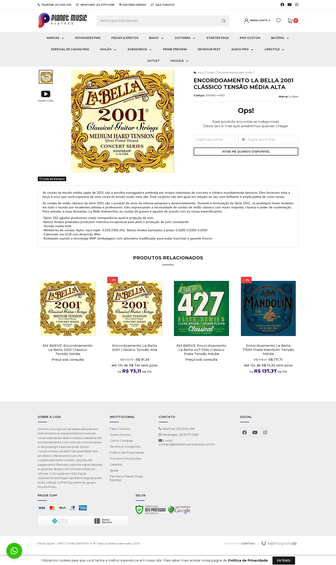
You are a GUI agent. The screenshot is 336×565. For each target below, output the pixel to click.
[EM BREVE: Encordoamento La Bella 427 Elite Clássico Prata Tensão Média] (201, 332)
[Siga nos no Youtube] (290, 5)
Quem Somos (120, 434)
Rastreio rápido (134, 4)
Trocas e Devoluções (125, 458)
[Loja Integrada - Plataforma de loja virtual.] (278, 543)
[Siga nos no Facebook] (282, 5)
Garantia (116, 464)
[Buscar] (223, 20)
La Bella (293, 96)
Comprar (67, 382)
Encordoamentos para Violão (235, 72)
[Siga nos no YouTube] (254, 432)
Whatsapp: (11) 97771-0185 (180, 434)
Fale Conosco (165, 4)
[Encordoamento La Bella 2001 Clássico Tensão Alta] (135, 332)
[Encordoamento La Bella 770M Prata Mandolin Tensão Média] (268, 332)
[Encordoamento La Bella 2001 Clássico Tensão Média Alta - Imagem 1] (46, 77)
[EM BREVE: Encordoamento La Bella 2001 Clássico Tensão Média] (68, 332)
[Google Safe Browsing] (179, 511)
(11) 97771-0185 (105, 4)
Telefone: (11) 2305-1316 (178, 428)
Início (200, 72)
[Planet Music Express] (64, 21)
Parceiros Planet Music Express (126, 478)
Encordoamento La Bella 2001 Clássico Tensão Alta (134, 348)
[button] (46, 95)
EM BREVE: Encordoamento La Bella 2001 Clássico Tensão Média (68, 350)
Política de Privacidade (127, 452)
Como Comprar (121, 440)
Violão (210, 72)
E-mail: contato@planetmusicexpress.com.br (187, 442)
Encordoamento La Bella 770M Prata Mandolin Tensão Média (268, 350)
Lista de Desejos (53, 178)
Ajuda (114, 470)
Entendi (284, 560)
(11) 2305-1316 (63, 4)
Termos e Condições (125, 446)
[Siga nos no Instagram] (296, 5)
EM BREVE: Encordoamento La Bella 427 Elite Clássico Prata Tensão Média (201, 350)
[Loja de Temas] (248, 543)
